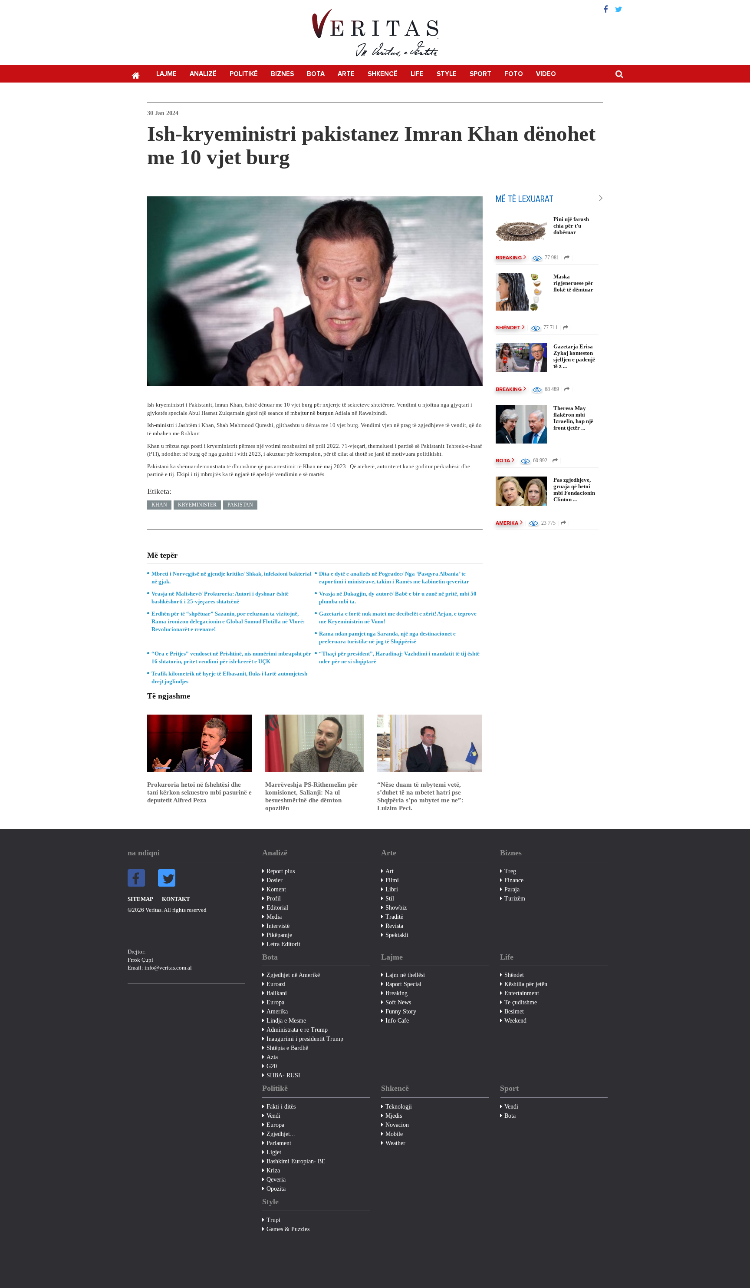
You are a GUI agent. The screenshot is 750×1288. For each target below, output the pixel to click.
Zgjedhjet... (280, 1134)
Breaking (509, 258)
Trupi (273, 1220)
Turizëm (514, 898)
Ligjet (273, 1152)
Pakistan (240, 505)
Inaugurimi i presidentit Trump (304, 1039)
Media (274, 917)
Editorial (277, 907)
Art (389, 871)
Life (417, 74)
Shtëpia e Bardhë (287, 1048)
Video (546, 74)
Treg (510, 871)
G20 (271, 1066)
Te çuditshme (520, 1002)
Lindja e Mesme (286, 1020)
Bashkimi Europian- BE (296, 1161)
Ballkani (276, 993)
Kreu (135, 75)
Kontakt (176, 899)
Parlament (278, 1143)
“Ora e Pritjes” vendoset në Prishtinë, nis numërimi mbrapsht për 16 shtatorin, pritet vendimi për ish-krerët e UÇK (231, 657)
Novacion (397, 1125)
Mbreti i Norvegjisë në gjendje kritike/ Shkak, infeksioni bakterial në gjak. (231, 577)
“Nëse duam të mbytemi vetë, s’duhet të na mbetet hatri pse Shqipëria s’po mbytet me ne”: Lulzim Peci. (420, 796)
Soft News (398, 1002)
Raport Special (403, 984)
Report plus (280, 871)
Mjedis (393, 1116)
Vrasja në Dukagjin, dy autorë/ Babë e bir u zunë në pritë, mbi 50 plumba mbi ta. (398, 597)
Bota (316, 74)
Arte (346, 74)
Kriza (273, 1170)
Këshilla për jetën (525, 984)
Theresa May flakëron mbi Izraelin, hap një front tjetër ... (573, 418)
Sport (480, 74)
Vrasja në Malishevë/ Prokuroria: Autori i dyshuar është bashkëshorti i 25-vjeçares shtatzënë (220, 597)
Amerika (507, 523)
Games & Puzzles (287, 1229)
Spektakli (396, 935)
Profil (273, 898)
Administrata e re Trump (297, 1029)
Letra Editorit (283, 944)
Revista (394, 926)
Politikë (244, 74)
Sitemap (140, 899)
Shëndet (508, 328)
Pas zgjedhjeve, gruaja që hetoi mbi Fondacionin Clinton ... (574, 490)
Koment (276, 889)
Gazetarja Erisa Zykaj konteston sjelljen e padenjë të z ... (574, 356)
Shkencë (383, 74)
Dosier (274, 880)
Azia (272, 1057)
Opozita (276, 1188)
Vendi (273, 1116)
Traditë (394, 917)
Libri (391, 889)
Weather (395, 1143)
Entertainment (521, 993)
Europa (275, 1002)
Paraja (512, 889)
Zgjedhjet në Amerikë (293, 975)
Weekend (515, 1020)
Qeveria (276, 1179)
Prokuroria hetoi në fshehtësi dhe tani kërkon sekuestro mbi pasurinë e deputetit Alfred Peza (199, 792)
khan (159, 505)
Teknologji (398, 1106)
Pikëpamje (279, 935)
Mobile (394, 1134)
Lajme (166, 74)
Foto (513, 74)
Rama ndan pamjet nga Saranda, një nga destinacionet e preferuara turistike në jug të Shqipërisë (387, 637)
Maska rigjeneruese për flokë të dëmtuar (573, 283)
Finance (513, 880)
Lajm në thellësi (405, 975)
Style (447, 74)
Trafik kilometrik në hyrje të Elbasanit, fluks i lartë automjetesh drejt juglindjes (229, 677)
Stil (389, 898)
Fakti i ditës (281, 1106)
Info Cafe (397, 1020)
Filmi (392, 880)
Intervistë (277, 926)
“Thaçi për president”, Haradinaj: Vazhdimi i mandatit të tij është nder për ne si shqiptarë (399, 657)
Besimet (514, 1011)
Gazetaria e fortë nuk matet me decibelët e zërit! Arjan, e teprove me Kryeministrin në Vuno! (398, 617)
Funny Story (400, 1011)
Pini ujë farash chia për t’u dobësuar (571, 225)
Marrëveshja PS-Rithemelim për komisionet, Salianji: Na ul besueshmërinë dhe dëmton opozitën (311, 796)
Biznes (282, 74)
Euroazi (276, 984)
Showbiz (396, 907)
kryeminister (197, 505)
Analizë (203, 74)
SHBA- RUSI (283, 1075)
